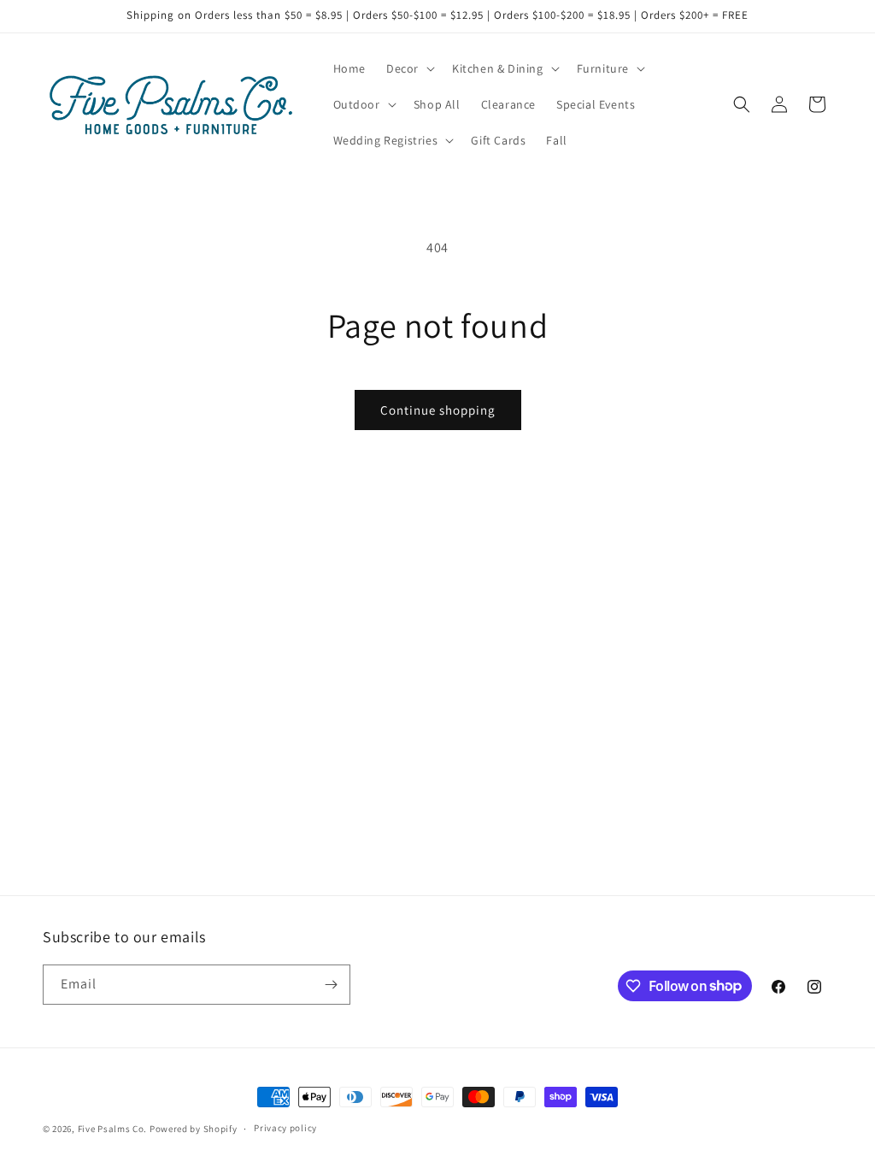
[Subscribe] (330, 984)
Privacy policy (285, 1128)
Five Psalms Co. (113, 1129)
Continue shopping (438, 410)
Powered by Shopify (194, 1129)
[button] (409, 68)
